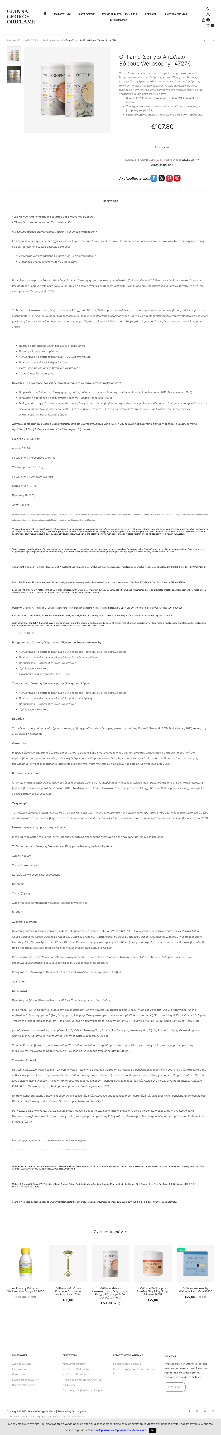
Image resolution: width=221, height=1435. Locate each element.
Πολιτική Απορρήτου (23, 1384)
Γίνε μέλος (174, 1386)
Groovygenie (79, 1411)
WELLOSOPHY (32, 40)
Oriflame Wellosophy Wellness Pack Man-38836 (195, 1290)
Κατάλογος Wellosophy (76, 1369)
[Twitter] (205, 1411)
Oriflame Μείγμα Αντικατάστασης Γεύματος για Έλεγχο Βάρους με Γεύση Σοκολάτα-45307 (110, 1293)
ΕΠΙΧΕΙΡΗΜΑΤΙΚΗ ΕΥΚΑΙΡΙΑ (119, 14)
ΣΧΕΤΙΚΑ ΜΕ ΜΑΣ (176, 14)
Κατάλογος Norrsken (75, 1374)
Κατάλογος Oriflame (74, 1363)
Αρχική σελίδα (14, 40)
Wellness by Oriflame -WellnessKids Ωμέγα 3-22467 (25, 1290)
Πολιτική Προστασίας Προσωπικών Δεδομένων (117, 1430)
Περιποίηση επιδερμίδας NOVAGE (82, 1379)
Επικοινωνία (19, 1369)
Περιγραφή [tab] (110, 201)
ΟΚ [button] (152, 1430)
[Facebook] (189, 1411)
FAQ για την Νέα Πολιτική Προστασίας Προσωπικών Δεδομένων (47, 1416)
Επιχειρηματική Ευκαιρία (127, 1363)
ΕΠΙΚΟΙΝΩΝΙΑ (118, 19)
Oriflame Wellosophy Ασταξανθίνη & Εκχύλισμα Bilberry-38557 (153, 1291)
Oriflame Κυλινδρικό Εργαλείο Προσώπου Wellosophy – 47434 (68, 1291)
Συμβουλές (69, 1384)
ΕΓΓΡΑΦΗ (151, 14)
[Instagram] (197, 1411)
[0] (203, 19)
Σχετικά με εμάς (21, 1363)
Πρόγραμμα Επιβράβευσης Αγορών (83, 1390)
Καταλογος (86, 14)
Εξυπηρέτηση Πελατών (25, 1379)
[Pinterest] (213, 1411)
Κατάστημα (62, 14)
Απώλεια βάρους (51, 40)
